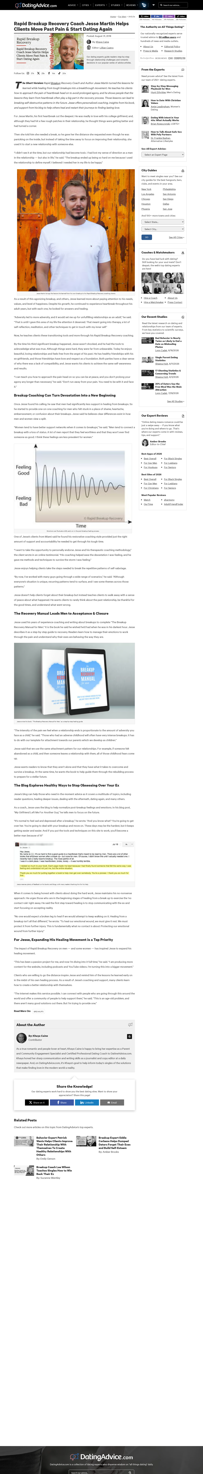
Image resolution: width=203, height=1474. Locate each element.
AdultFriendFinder (173, 504)
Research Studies (173, 50)
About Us (148, 46)
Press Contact (175, 302)
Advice (72, 5)
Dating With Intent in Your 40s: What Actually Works (165, 119)
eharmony (169, 499)
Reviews (131, 5)
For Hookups (150, 467)
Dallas (166, 203)
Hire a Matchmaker (154, 302)
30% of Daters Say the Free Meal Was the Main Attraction (168, 386)
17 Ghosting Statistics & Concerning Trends (168, 372)
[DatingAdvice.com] (36, 6)
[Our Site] (153, 5)
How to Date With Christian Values (166, 102)
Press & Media (150, 50)
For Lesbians (170, 462)
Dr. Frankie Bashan (160, 138)
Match (147, 499)
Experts (100, 5)
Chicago (145, 198)
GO (146, 237)
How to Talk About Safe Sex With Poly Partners (166, 133)
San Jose (167, 208)
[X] (129, 1036)
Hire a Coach (150, 297)
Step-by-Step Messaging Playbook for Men (164, 87)
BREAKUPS (39, 1011)
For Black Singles (173, 458)
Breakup (55, 83)
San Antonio (169, 194)
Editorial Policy (172, 46)
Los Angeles (147, 194)
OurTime (148, 504)
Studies (115, 5)
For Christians (151, 487)
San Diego (168, 198)
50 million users (167, 37)
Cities (85, 5)
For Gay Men (150, 462)
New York (146, 189)
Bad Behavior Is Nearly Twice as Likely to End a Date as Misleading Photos (168, 342)
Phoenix (145, 208)
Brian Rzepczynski (160, 123)
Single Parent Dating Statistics (166, 359)
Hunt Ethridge (158, 92)
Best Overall (150, 458)
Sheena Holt (161, 363)
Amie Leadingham (160, 106)
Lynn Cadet (161, 350)
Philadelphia (169, 189)
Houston (146, 203)
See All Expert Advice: (153, 148)
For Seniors (170, 467)
